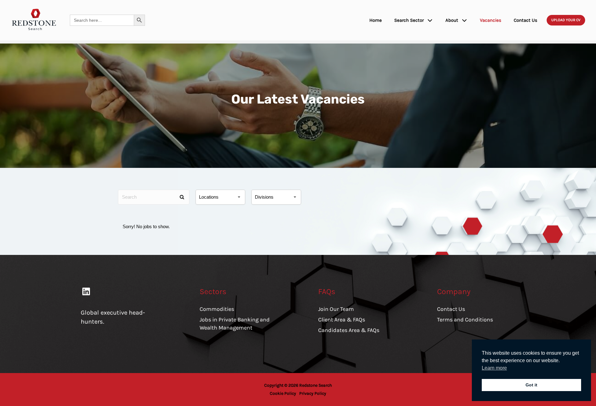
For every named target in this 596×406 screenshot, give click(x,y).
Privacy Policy (312, 393)
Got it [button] (531, 384)
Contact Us (525, 20)
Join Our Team (336, 309)
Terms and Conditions (465, 319)
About (451, 20)
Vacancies (490, 20)
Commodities (217, 309)
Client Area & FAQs (341, 319)
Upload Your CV (565, 20)
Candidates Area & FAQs (348, 330)
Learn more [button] (494, 368)
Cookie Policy (283, 393)
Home (375, 20)
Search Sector (409, 20)
